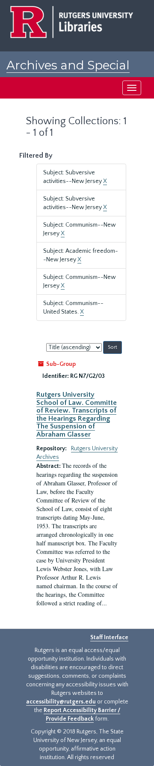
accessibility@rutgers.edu (61, 701)
